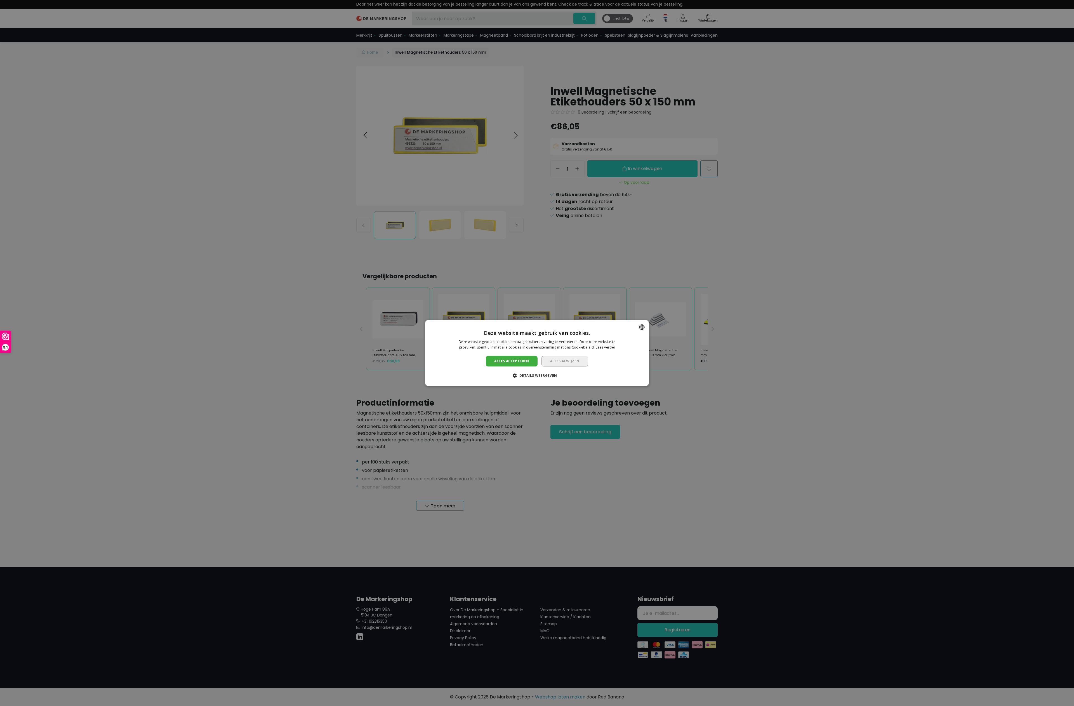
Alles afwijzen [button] (565, 361)
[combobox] (642, 327)
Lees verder (605, 347)
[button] (537, 375)
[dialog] (537, 353)
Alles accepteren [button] (511, 361)
